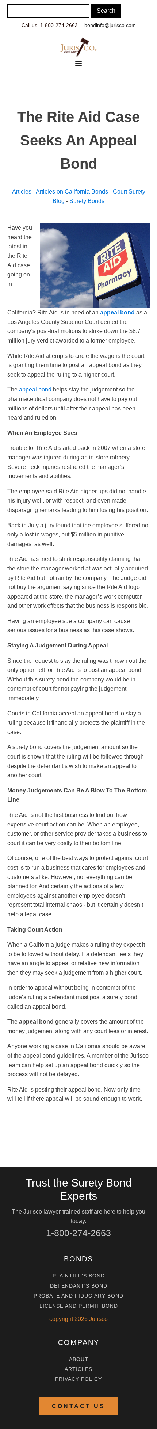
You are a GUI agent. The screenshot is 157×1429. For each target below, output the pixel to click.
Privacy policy (78, 1379)
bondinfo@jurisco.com (110, 25)
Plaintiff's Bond (79, 1276)
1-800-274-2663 (78, 1233)
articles (78, 1369)
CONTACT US (78, 1406)
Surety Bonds (86, 201)
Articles (21, 191)
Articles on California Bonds (72, 191)
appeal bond (35, 389)
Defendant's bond (78, 1286)
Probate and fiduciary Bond (78, 1296)
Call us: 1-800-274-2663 (50, 25)
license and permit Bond (78, 1306)
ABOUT (78, 1359)
